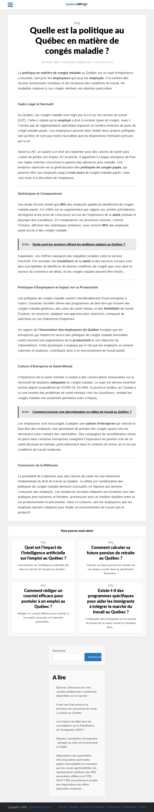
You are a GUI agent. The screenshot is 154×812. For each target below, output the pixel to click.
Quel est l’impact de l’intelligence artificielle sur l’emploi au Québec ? (43, 553)
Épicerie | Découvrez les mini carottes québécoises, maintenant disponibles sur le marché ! (76, 691)
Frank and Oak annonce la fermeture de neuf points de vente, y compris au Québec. (76, 708)
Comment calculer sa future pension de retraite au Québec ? (111, 553)
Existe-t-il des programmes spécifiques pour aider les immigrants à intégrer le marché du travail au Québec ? (110, 601)
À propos (74, 807)
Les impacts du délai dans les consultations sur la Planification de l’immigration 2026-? (75, 725)
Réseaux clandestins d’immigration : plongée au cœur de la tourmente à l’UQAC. (77, 742)
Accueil (63, 807)
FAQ (77, 23)
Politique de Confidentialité (121, 807)
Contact (142, 807)
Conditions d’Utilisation (92, 807)
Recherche (59, 650)
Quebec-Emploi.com (79, 62)
